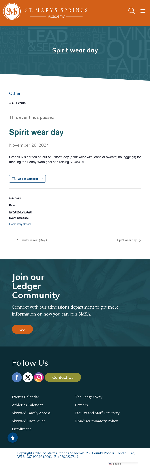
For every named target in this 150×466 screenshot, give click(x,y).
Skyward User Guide (29, 421)
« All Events (17, 103)
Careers (81, 405)
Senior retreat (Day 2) (34, 240)
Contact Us (63, 377)
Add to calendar (28, 179)
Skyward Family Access (31, 413)
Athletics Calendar (27, 405)
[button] (13, 437)
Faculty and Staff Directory (97, 413)
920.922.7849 (69, 457)
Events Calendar (25, 397)
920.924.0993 (42, 457)
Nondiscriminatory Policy (96, 421)
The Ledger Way (88, 397)
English (116, 463)
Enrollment (21, 429)
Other (15, 93)
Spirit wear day (127, 240)
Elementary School (20, 224)
